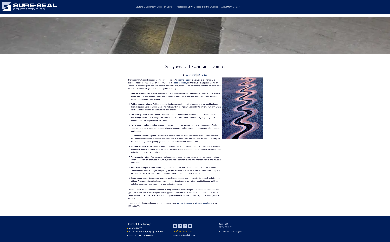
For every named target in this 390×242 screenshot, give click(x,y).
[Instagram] (185, 226)
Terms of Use (225, 224)
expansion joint (184, 80)
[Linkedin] (180, 226)
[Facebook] (175, 226)
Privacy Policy (225, 227)
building (176, 83)
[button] (146, 7)
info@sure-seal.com (203, 203)
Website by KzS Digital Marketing (140, 235)
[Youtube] (190, 226)
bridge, (184, 83)
